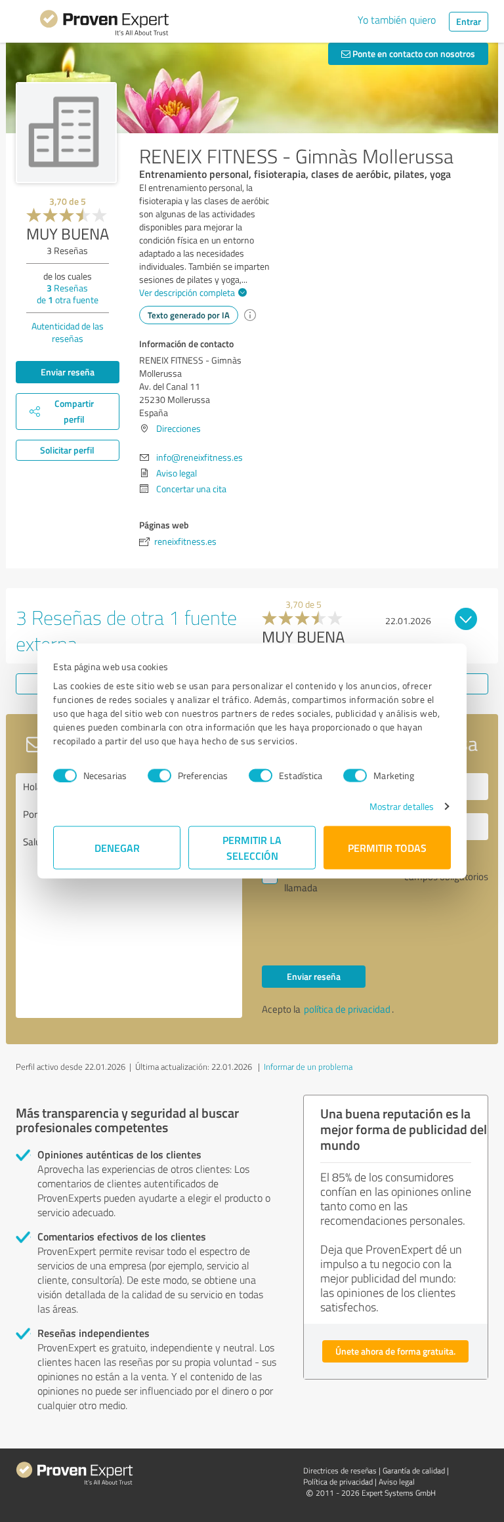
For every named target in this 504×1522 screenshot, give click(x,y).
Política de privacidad (338, 1481)
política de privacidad (347, 1009)
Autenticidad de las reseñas (68, 332)
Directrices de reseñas (340, 1470)
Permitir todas (387, 847)
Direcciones (178, 428)
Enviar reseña (67, 372)
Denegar (117, 847)
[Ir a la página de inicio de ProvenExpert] (104, 25)
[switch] (159, 775)
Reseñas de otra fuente (67, 294)
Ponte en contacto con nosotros (412, 53)
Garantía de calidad (414, 1470)
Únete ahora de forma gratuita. (395, 1351)
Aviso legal (176, 473)
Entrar (468, 21)
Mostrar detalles (401, 806)
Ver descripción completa (187, 292)
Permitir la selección (252, 847)
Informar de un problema (308, 1066)
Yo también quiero (397, 19)
